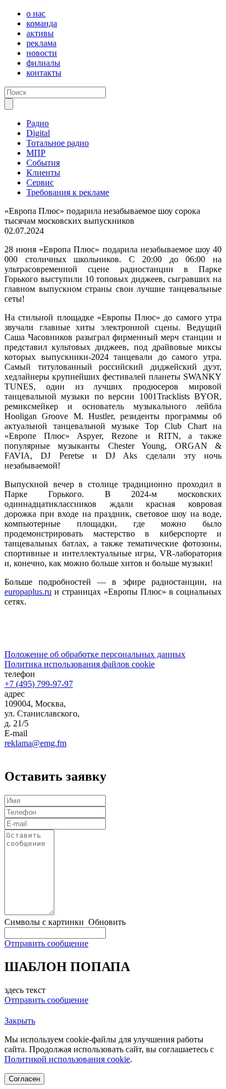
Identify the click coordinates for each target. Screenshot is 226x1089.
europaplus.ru (28, 591)
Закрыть (19, 1020)
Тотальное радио (57, 143)
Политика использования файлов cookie (79, 664)
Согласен (24, 1079)
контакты (43, 72)
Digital (38, 133)
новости (41, 53)
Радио (37, 123)
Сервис (40, 182)
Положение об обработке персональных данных (94, 654)
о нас (36, 13)
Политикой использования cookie (67, 1059)
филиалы (43, 62)
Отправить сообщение (46, 943)
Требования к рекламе (67, 192)
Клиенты (43, 172)
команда (41, 23)
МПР (36, 152)
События (43, 162)
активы (40, 33)
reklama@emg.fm (35, 743)
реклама (41, 43)
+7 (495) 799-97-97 (38, 684)
